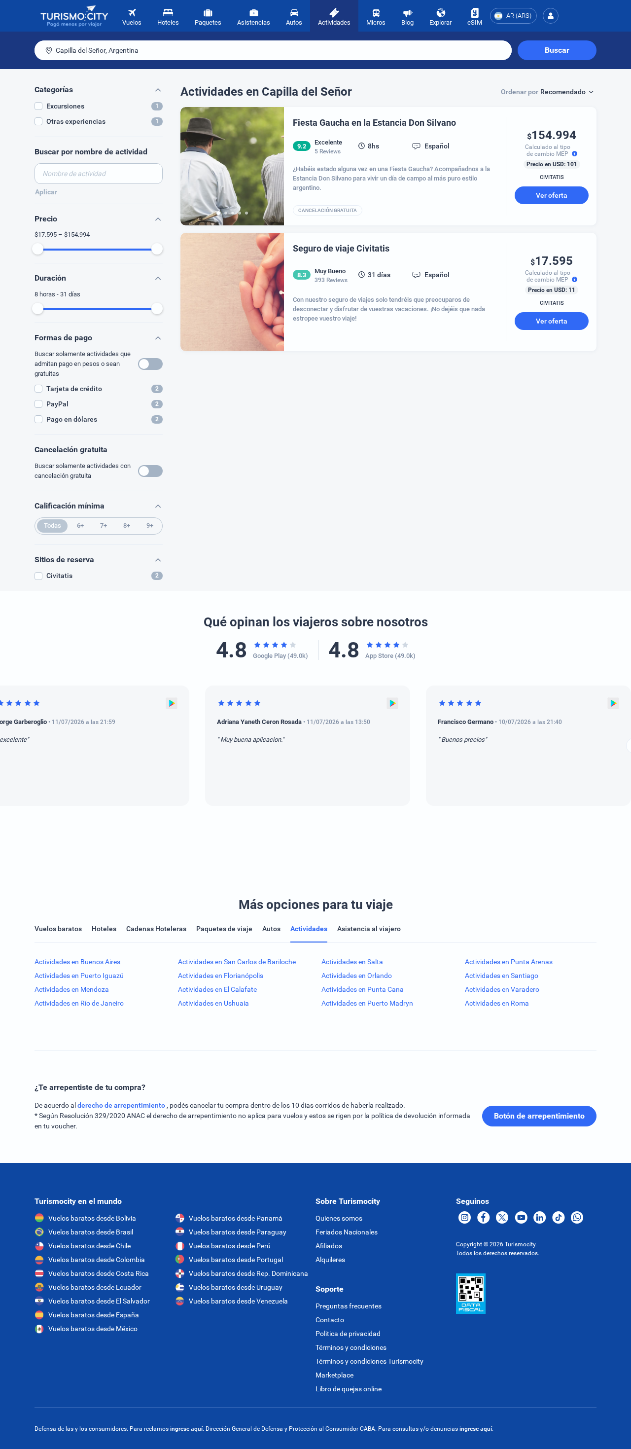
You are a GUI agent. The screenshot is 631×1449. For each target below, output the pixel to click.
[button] (551, 16)
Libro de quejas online (349, 1389)
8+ (126, 525)
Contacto (330, 1320)
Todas (52, 525)
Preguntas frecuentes (349, 1306)
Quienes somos (339, 1218)
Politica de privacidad (348, 1334)
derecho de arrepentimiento (122, 1105)
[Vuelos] (74, 16)
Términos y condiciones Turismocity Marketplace (369, 1368)
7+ (103, 525)
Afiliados (329, 1246)
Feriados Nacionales (347, 1232)
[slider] (37, 248)
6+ (80, 525)
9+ (149, 525)
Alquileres (330, 1260)
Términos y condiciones (351, 1347)
